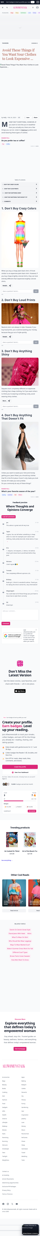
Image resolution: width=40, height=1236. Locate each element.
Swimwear (23, 13)
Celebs (23, 1088)
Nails (3, 1134)
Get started (32, 811)
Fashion (4, 1100)
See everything (7, 860)
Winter (20, 495)
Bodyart (23, 1085)
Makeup (4, 1126)
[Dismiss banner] (36, 629)
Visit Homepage (20, 1049)
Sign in (4, 779)
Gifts (3, 1111)
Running (5, 1141)
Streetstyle (5, 1149)
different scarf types (20, 952)
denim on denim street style (20, 930)
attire (29, 933)
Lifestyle (4, 1122)
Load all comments (8, 517)
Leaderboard (7, 811)
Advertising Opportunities (10, 1183)
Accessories (5, 13)
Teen (3, 1152)
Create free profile (20, 767)
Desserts (24, 1092)
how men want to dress (20, 960)
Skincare (5, 1145)
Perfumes (24, 1137)
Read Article (18, 911)
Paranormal (25, 1134)
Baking (23, 1081)
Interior (4, 1119)
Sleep (17, 13)
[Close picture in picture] (24, 1226)
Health (4, 1115)
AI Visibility (5, 1175)
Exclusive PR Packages (9, 1186)
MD (19, 117)
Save (27, 117)
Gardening (24, 1107)
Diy (22, 1096)
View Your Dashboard (21, 772)
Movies (4, 1130)
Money (23, 1126)
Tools (23, 1160)
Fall (15, 495)
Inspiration (24, 1115)
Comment (6, 623)
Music (23, 1130)
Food (3, 1103)
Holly (4, 117)
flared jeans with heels (17, 933)
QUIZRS (37, 146)
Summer (10, 495)
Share (35, 117)
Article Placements (8, 1179)
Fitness (23, 1100)
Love (29, 13)
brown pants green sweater (20, 956)
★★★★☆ (35, 43)
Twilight (4, 1156)
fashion (5, 43)
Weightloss (5, 1160)
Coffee (8, 144)
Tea (3, 144)
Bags (12, 13)
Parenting (5, 1137)
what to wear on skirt (20, 937)
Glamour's (25, 130)
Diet (3, 1096)
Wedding (24, 1156)
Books (4, 1088)
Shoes (23, 1141)
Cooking (4, 1092)
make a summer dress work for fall (20, 949)
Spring (4, 495)
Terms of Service (7, 1194)
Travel (23, 1152)
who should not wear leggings (20, 941)
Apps (23, 1077)
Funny (34, 13)
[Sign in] (37, 7)
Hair (22, 1111)
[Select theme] (33, 7)
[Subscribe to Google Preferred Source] (12, 636)
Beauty (4, 1085)
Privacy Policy (6, 1190)
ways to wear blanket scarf (20, 945)
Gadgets (4, 1107)
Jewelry (23, 1119)
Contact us (5, 1171)
